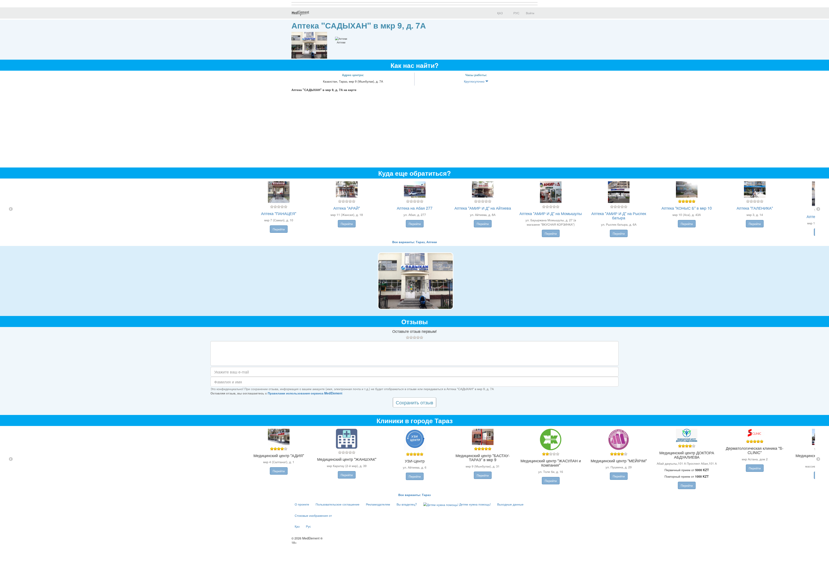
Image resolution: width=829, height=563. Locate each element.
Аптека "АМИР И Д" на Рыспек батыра (618, 215)
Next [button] (818, 209)
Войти (530, 13)
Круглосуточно (474, 81)
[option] (415, 209)
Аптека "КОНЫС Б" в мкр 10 (686, 208)
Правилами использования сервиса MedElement (305, 393)
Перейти (279, 229)
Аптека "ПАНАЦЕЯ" (278, 213)
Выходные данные (510, 504)
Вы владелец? (407, 504)
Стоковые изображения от (313, 515)
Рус (308, 526)
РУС (516, 13)
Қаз (297, 526)
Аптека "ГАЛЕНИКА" (755, 208)
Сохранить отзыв (414, 402)
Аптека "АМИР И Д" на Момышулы (550, 213)
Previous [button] (11, 209)
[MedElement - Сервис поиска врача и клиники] (300, 13)
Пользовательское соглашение (337, 504)
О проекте (302, 504)
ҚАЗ (499, 13)
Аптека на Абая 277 (414, 208)
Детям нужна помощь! (474, 504)
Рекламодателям (378, 504)
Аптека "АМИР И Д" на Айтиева (482, 208)
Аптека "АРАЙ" (346, 208)
